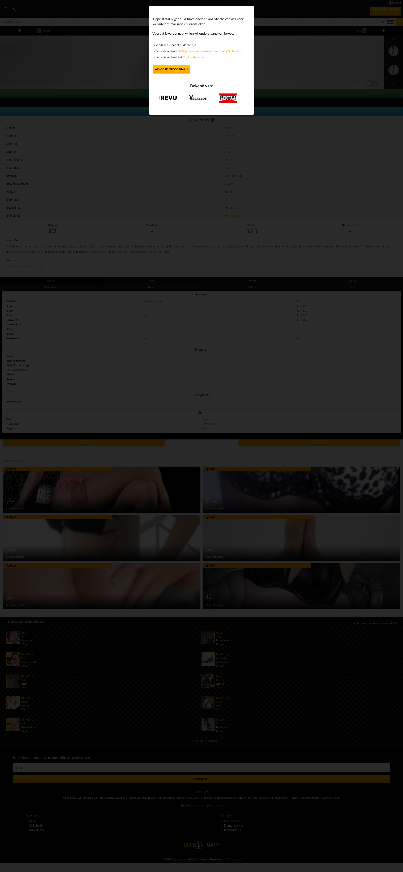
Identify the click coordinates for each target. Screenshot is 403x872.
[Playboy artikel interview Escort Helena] (198, 96)
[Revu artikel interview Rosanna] (168, 96)
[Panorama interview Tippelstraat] (228, 98)
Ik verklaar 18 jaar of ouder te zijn (174, 45)
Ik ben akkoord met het (179, 57)
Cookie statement (194, 57)
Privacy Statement (229, 51)
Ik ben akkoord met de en (197, 51)
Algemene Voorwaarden (197, 51)
